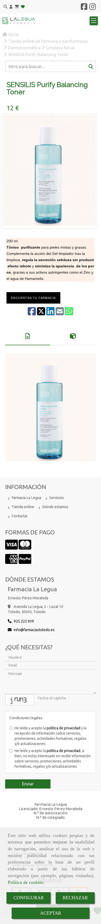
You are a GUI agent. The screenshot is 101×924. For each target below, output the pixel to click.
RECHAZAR (75, 897)
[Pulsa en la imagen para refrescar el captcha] (19, 699)
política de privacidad (63, 728)
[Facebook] (84, 8)
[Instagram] (92, 8)
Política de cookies (25, 882)
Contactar (20, 516)
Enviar (28, 783)
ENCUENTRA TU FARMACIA (33, 297)
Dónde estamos (55, 507)
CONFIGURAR (28, 897)
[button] (11, 7)
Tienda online (23, 507)
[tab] (27, 336)
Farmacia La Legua (26, 498)
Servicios (56, 498)
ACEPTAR (50, 913)
